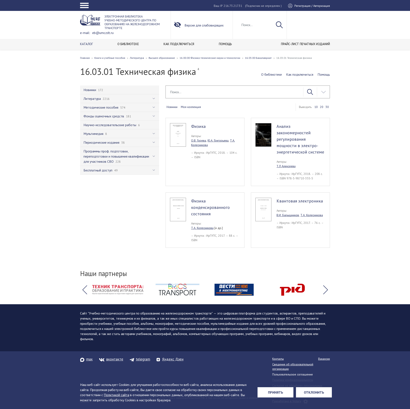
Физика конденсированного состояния (210, 207)
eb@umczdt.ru (103, 33)
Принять (275, 392)
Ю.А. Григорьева (218, 140)
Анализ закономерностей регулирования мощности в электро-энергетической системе (300, 139)
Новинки (172, 107)
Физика (198, 126)
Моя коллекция (191, 107)
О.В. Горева (198, 140)
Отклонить (314, 392)
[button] (84, 289)
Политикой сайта (116, 395)
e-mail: (85, 33)
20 (321, 107)
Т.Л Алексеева (286, 166)
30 (327, 107)
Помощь (324, 74)
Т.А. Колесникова (202, 228)
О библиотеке (271, 74)
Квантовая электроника (300, 201)
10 (316, 107)
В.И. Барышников (288, 215)
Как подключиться (299, 74)
